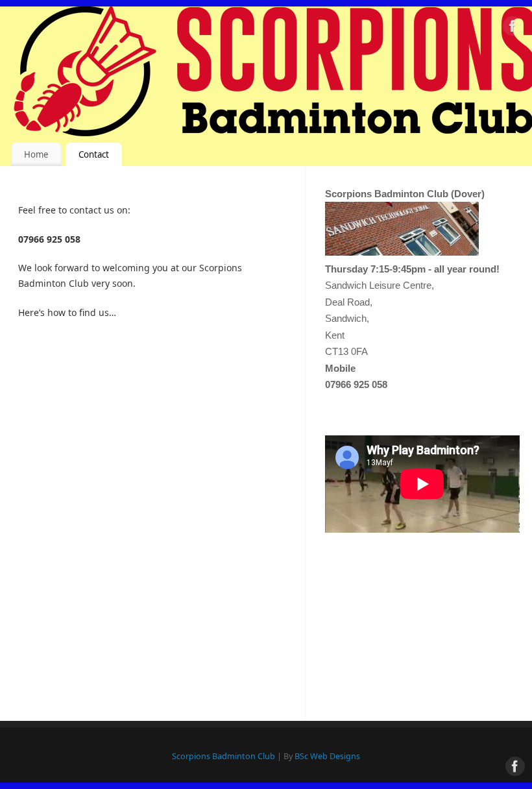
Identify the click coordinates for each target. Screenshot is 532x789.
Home (36, 154)
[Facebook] (512, 28)
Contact (94, 154)
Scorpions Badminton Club (223, 756)
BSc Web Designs (327, 756)
